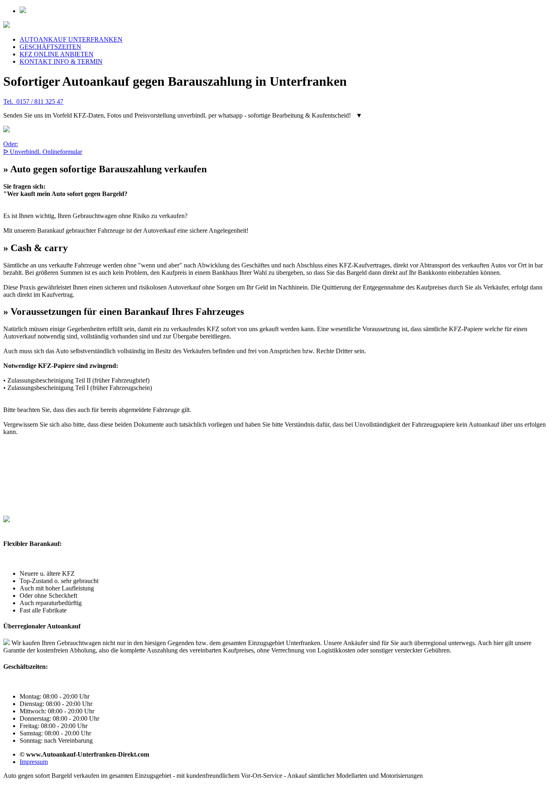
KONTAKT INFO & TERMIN (61, 61)
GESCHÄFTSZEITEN (50, 46)
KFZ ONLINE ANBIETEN (57, 54)
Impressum (34, 761)
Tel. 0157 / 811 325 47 (33, 101)
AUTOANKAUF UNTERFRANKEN (71, 39)
